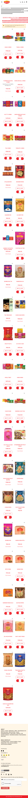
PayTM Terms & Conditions (6, 744)
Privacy (19, 741)
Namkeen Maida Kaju (8, 602)
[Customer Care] (20, 2)
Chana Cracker (8, 670)
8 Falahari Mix (8, 181)
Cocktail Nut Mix (20, 248)
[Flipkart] (4, 755)
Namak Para (20, 569)
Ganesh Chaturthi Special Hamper (8, 249)
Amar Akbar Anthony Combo (19, 115)
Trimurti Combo (20, 148)
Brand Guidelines (22, 734)
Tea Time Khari (8, 315)
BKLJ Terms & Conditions (12, 742)
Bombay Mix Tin (8, 281)
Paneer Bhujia (20, 281)
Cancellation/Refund (5, 741)
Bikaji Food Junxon (4, 732)
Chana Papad (8, 507)
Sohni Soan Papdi (20, 315)
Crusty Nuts (8, 343)
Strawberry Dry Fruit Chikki (20, 445)
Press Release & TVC (22, 730)
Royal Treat (8, 377)
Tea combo (8, 148)
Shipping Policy (4, 742)
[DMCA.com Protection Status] (5, 770)
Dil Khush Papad (8, 636)
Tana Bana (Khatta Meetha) (20, 671)
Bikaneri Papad (20, 181)
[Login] (24, 2)
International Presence (5, 733)
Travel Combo (20, 47)
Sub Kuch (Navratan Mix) (8, 704)
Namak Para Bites (19, 540)
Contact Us (18, 733)
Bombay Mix (8, 540)
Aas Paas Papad (20, 602)
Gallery (15, 730)
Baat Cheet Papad (20, 636)
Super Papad (20, 478)
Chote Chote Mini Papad (20, 508)
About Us (2, 730)
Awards (6, 730)
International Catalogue (14, 734)
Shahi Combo (8, 47)
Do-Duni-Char (20, 343)
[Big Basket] (9, 755)
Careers (17, 732)
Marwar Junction (20, 411)
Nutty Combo (8, 114)
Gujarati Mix (20, 215)
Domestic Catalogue (5, 734)
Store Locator (13, 733)
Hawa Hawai (20, 377)
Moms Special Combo (20, 80)
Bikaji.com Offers (12, 732)
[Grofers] (6, 755)
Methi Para (8, 569)
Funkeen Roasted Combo (8, 81)
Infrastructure (11, 730)
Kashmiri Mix (8, 215)
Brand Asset (3, 736)
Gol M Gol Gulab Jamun (8, 445)
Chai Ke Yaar (8, 411)
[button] (12, 29)
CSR (22, 733)
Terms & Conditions (14, 741)
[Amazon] (1, 755)
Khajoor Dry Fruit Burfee (8, 479)
